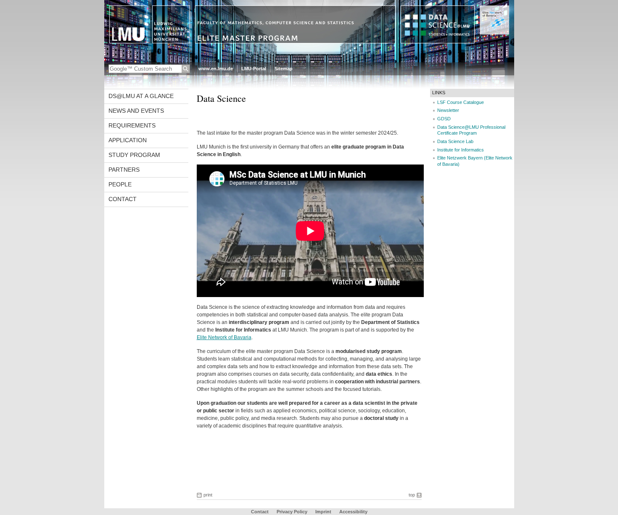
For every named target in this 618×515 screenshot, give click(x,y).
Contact (122, 199)
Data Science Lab (455, 141)
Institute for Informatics (460, 149)
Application (127, 140)
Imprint (323, 511)
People (120, 184)
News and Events (136, 110)
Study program (134, 154)
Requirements (132, 125)
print (207, 494)
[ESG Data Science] (309, 61)
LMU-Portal (253, 68)
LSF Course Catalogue (460, 102)
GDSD (444, 118)
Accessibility (353, 511)
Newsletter (448, 110)
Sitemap (284, 68)
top (412, 494)
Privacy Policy (292, 511)
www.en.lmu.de (215, 68)
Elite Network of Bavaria (224, 337)
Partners (124, 169)
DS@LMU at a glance (141, 96)
